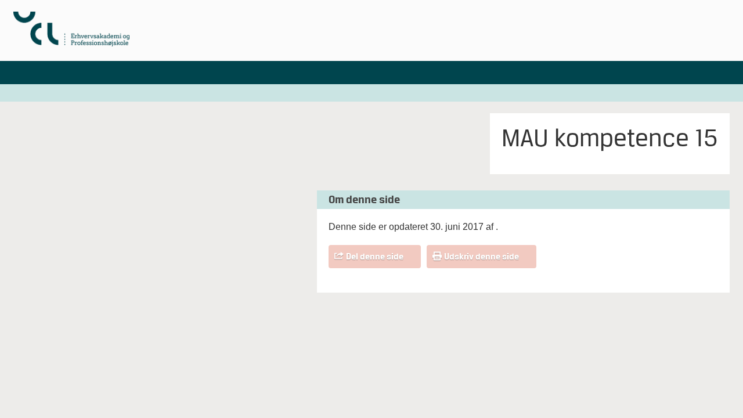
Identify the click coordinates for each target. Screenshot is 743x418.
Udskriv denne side (481, 256)
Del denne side (374, 256)
